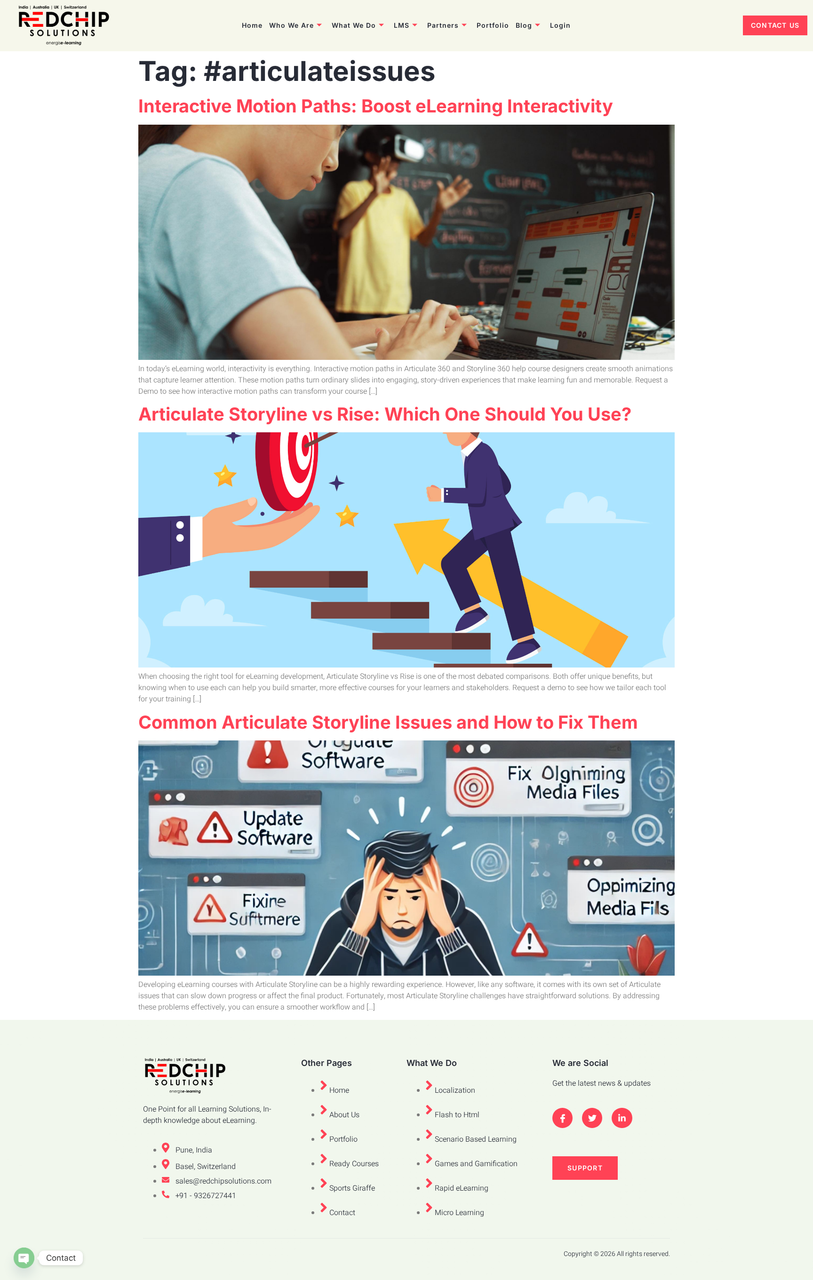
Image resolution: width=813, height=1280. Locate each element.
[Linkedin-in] (622, 1118)
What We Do (354, 25)
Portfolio (493, 25)
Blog (524, 25)
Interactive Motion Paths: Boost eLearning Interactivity (375, 106)
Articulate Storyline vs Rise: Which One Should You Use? (384, 414)
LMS (401, 25)
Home (252, 25)
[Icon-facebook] (562, 1118)
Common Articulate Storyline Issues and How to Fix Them (388, 722)
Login (560, 25)
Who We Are (291, 25)
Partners (443, 25)
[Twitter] (592, 1118)
